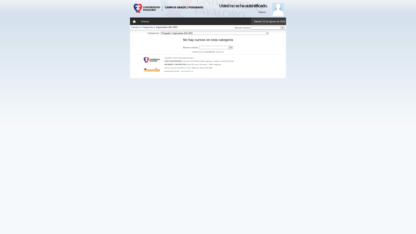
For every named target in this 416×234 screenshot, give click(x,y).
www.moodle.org (187, 71)
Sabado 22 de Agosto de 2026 (269, 21)
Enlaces (145, 21)
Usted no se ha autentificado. (243, 5)
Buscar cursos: (243, 27)
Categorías (147, 27)
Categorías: (154, 33)
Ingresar (262, 12)
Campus (135, 27)
